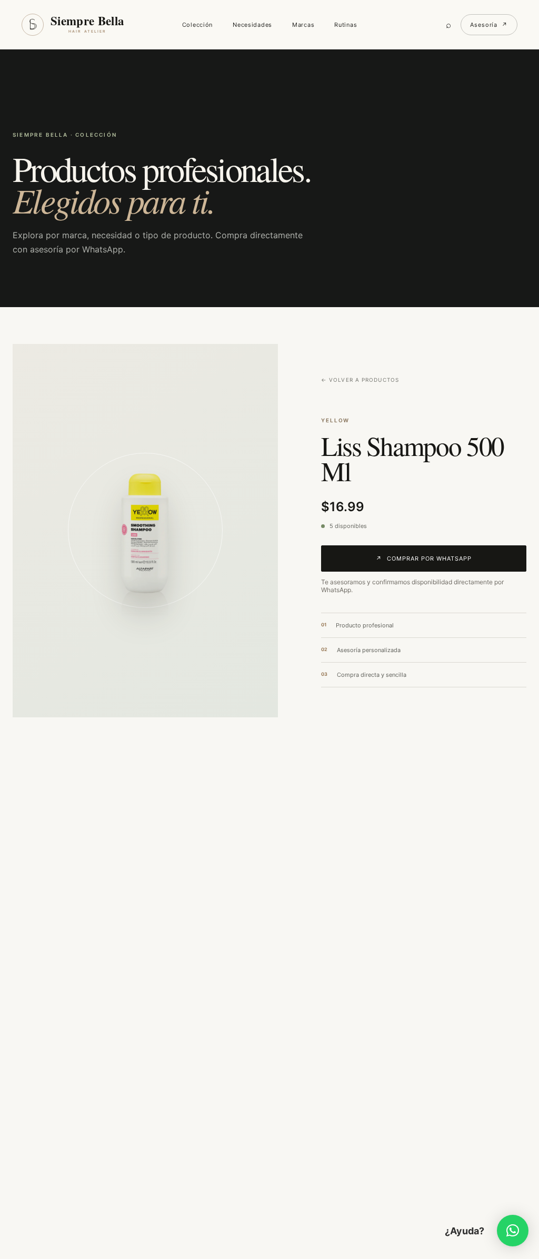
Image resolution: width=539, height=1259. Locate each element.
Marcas (303, 24)
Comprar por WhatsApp (424, 558)
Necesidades (252, 24)
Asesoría (489, 24)
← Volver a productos (360, 380)
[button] (512, 1230)
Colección (197, 24)
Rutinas (345, 24)
